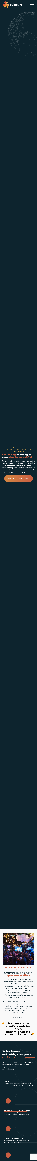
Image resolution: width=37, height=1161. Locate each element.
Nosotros (18, 1017)
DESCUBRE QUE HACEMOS (19, 478)
